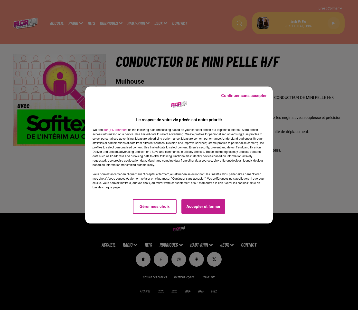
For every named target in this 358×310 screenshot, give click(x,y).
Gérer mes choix (155, 206)
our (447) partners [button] (115, 129)
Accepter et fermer (203, 206)
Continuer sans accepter (244, 95)
